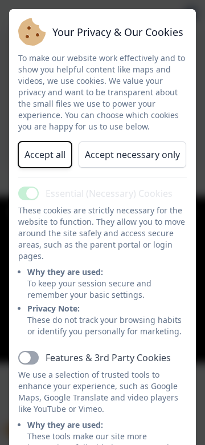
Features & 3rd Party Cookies (108, 357)
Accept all (44, 154)
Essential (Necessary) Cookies (109, 193)
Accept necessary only (132, 154)
